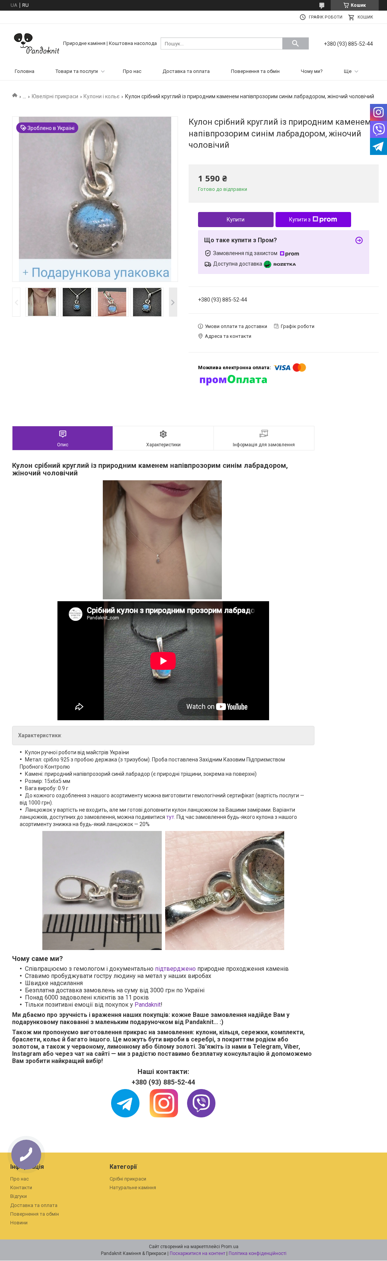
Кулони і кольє (101, 96)
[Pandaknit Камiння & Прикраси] (36, 43)
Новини (19, 1222)
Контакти (21, 1187)
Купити (236, 220)
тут (170, 817)
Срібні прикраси (128, 1179)
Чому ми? (312, 71)
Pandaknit (148, 1004)
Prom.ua (229, 1246)
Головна (24, 71)
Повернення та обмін (255, 71)
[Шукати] (295, 43)
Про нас (132, 71)
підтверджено (176, 968)
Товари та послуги (77, 71)
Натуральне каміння (133, 1187)
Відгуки (18, 1196)
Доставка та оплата (186, 71)
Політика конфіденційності (257, 1253)
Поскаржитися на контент (197, 1253)
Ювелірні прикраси (55, 96)
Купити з (300, 220)
